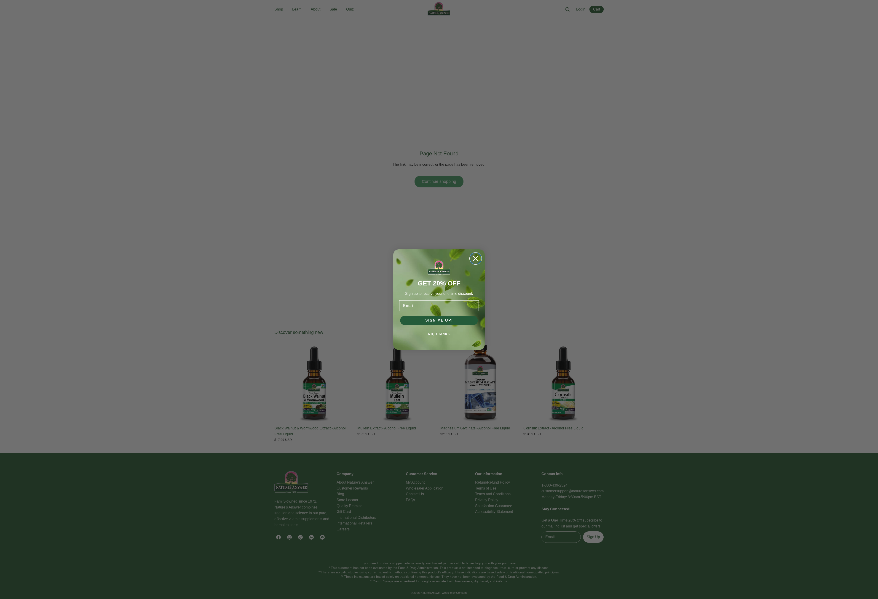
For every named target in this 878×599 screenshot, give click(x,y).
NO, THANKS (439, 334)
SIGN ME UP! (439, 320)
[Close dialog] (475, 258)
